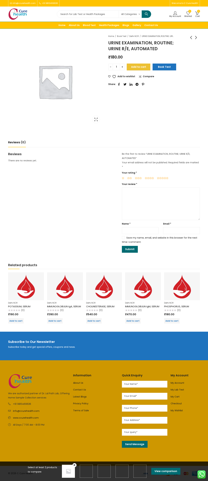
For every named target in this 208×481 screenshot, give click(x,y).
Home (111, 36)
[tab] (17, 142)
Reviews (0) (17, 142)
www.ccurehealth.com (26, 417)
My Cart (175, 396)
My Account (177, 382)
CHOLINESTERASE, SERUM (100, 306)
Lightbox (96, 119)
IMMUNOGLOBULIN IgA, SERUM (64, 306)
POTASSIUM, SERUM (19, 306)
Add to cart (138, 67)
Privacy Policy (80, 403)
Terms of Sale (81, 410)
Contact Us (79, 389)
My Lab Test (177, 389)
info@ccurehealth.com (26, 411)
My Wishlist (177, 410)
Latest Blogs (80, 396)
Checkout (176, 403)
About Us (78, 382)
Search (146, 14)
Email (167, 223)
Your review (129, 184)
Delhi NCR (134, 36)
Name (126, 223)
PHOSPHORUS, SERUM (176, 306)
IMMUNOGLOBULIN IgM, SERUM (142, 306)
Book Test (121, 36)
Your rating (129, 172)
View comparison (166, 471)
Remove (74, 465)
